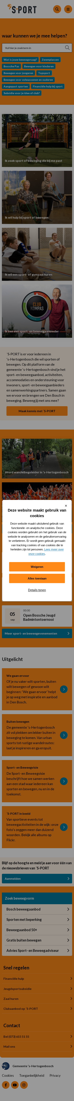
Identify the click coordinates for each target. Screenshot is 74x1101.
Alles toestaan (37, 578)
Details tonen (37, 590)
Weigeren (37, 566)
